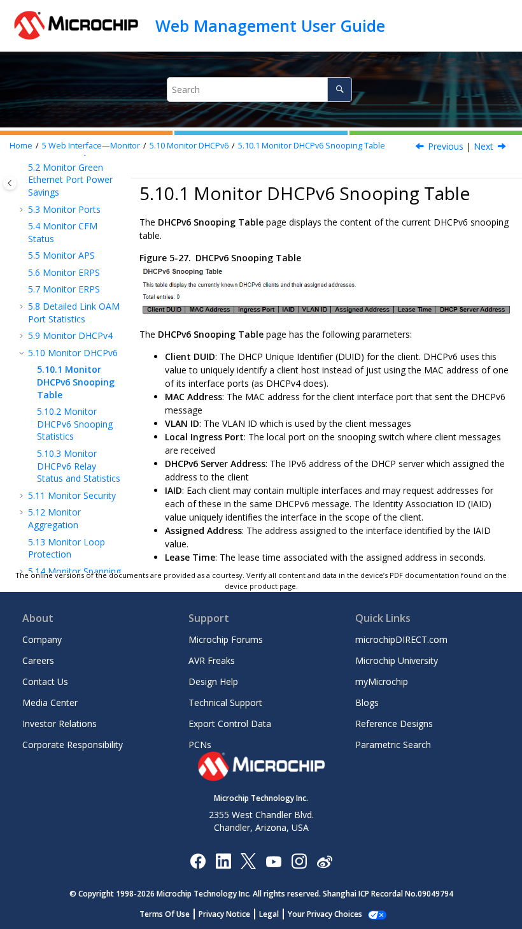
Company (42, 639)
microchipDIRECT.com (401, 639)
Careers (38, 660)
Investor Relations (59, 723)
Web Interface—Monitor (91, 145)
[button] (23, 167)
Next (483, 146)
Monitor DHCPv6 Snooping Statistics (75, 423)
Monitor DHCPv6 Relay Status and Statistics (78, 465)
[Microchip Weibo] (324, 860)
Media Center (50, 702)
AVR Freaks (211, 660)
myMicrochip (381, 681)
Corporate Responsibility (72, 744)
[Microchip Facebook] (198, 860)
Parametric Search (393, 744)
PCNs (199, 744)
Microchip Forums (225, 639)
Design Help (213, 681)
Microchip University (396, 660)
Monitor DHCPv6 (189, 145)
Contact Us (45, 681)
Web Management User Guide (270, 25)
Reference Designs (394, 723)
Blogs (367, 702)
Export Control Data (229, 723)
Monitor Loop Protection (66, 548)
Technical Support (225, 702)
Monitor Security (72, 495)
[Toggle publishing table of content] (10, 183)
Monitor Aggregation (54, 518)
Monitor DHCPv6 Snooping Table (311, 145)
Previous (445, 146)
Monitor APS (61, 255)
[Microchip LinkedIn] (223, 860)
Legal (269, 914)
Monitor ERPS (64, 272)
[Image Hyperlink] (273, 860)
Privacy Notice (224, 914)
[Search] (339, 89)
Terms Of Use (164, 914)
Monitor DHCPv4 (70, 335)
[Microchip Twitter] (248, 860)
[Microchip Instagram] (299, 860)
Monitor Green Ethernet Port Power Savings (70, 179)
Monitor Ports (64, 209)
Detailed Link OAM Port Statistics (74, 312)
